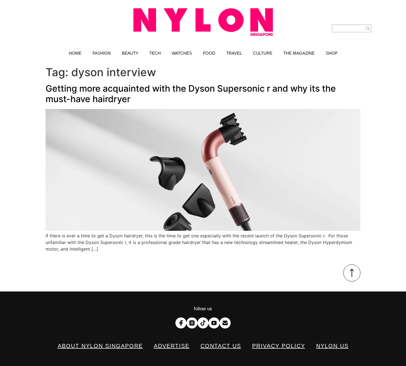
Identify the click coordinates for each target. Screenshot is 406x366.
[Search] (368, 28)
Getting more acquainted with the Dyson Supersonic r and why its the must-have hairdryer (191, 93)
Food (209, 53)
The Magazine (299, 53)
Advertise (171, 346)
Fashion (102, 53)
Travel (234, 53)
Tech (155, 53)
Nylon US (332, 346)
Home (75, 53)
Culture (262, 53)
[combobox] (348, 28)
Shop (332, 53)
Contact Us (221, 346)
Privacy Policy (278, 346)
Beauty (130, 53)
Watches (182, 53)
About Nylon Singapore (100, 346)
